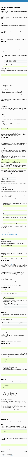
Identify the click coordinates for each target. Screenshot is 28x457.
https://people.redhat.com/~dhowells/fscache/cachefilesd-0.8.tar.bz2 (9, 234)
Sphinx (4, 455)
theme (7, 455)
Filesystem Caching (12, 3)
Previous (3, 451)
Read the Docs (13, 455)
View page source (25, 4)
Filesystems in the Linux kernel (5, 3)
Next (25, 451)
